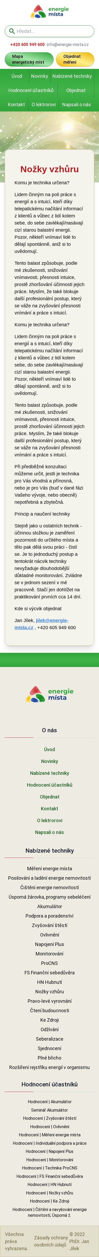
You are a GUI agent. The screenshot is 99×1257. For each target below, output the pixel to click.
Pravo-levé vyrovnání (50, 1001)
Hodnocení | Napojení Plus (49, 1151)
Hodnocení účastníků (31, 90)
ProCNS (49, 963)
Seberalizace (49, 1039)
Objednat (76, 90)
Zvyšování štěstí (49, 925)
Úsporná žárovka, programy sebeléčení (50, 897)
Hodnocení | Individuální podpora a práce (50, 1143)
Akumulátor (49, 906)
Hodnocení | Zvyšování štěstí (49, 1118)
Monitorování (49, 953)
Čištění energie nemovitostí (49, 887)
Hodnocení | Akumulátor (50, 1101)
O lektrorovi (44, 104)
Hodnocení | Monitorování (49, 1159)
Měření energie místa (49, 868)
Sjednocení (49, 1048)
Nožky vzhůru (49, 991)
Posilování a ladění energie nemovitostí (49, 878)
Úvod (17, 76)
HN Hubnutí (49, 982)
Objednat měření (72, 59)
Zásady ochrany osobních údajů (51, 1241)
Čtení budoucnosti (49, 1010)
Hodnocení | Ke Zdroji (49, 1201)
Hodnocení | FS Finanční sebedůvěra (49, 1176)
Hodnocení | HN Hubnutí (49, 1184)
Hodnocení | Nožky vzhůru (49, 1192)
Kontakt (16, 104)
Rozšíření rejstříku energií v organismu (49, 1067)
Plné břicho (49, 1058)
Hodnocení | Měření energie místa (50, 1134)
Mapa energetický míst (28, 59)
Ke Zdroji (49, 1020)
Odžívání (50, 1029)
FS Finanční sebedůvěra (50, 972)
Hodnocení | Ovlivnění (49, 1126)
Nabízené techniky (72, 76)
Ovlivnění (49, 935)
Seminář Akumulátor (49, 1110)
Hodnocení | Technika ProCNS (49, 1168)
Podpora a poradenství (49, 916)
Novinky (39, 76)
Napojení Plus (49, 944)
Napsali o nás (76, 104)
